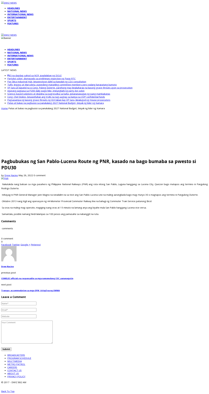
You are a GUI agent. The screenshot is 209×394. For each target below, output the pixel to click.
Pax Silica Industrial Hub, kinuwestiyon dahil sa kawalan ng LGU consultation (46, 81)
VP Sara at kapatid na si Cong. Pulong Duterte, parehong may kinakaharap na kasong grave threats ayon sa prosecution (69, 87)
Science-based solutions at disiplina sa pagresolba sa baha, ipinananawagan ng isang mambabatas (58, 93)
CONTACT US (14, 370)
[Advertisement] (104, 133)
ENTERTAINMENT (17, 17)
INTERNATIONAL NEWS (20, 14)
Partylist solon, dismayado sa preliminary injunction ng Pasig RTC (41, 78)
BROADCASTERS (16, 355)
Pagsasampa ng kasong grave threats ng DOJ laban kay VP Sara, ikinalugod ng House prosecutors (58, 99)
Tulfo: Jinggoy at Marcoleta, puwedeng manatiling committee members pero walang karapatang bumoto (62, 84)
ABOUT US (13, 373)
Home (4, 108)
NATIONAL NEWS (17, 11)
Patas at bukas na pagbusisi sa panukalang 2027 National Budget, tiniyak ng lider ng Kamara (55, 102)
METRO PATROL (16, 364)
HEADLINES (13, 8)
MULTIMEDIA (14, 361)
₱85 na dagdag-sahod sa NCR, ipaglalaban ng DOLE (34, 75)
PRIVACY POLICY (16, 376)
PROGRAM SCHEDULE (19, 358)
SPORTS (11, 20)
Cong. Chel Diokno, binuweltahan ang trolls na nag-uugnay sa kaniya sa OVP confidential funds (56, 96)
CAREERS (12, 367)
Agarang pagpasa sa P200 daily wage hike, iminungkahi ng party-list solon (45, 90)
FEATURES (13, 23)
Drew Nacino (11, 175)
